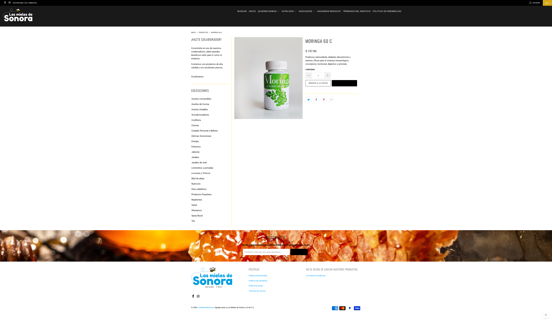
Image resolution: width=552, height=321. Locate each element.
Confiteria (196, 120)
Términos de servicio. (257, 291)
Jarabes (195, 157)
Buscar (242, 11)
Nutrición (195, 184)
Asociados (306, 11)
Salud (194, 205)
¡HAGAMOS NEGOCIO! (329, 11)
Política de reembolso (387, 11)
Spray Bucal (197, 215)
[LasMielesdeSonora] (45, 16)
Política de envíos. (256, 286)
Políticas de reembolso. (258, 281)
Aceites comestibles (201, 99)
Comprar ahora (344, 83)
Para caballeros (198, 189)
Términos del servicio (357, 11)
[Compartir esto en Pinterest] (324, 100)
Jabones (195, 152)
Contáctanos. (197, 76)
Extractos (196, 146)
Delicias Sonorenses (201, 136)
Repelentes (196, 199)
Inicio (252, 11)
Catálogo (288, 11)
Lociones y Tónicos (200, 173)
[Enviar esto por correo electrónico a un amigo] (331, 100)
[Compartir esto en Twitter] (308, 100)
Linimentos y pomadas (202, 168)
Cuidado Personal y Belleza (204, 130)
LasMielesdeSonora (206, 307)
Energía (195, 141)
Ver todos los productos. (316, 276)
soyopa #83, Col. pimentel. (25, 3)
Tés (193, 221)
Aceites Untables (199, 109)
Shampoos (196, 210)
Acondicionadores (200, 115)
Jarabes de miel (199, 162)
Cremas (195, 125)
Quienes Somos (267, 11)
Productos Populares (201, 194)
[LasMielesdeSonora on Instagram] (9, 3)
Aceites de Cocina (200, 104)
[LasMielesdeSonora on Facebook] (5, 3)
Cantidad (310, 69)
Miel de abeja (197, 178)
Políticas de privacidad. (258, 276)
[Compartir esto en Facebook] (316, 100)
